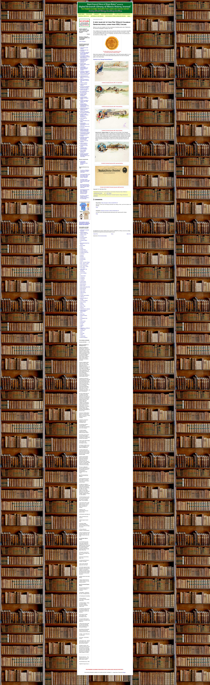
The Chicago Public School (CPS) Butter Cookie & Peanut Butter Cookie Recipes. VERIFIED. (85, 176)
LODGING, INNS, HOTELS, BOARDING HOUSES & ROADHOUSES (84, 115)
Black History (82, 245)
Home (112, 233)
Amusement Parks (83, 237)
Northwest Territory (83, 315)
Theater (81, 334)
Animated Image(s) (83, 240)
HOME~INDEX (81, 14)
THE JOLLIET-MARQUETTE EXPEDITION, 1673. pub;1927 (84, 163)
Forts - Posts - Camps (84, 266)
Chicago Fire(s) (83, 249)
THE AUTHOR (89, 14)
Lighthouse (82, 296)
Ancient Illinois (82, 238)
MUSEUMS (82, 127)
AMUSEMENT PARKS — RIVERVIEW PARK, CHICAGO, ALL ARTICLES (85, 61)
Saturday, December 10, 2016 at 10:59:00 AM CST (110, 210)
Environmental (82, 259)
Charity (81, 246)
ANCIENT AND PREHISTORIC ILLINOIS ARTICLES (84, 64)
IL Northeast (82, 277)
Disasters (82, 255)
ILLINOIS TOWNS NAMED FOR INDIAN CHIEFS (84, 98)
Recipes (81, 323)
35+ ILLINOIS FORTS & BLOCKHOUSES (84, 92)
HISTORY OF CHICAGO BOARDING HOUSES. (84, 87)
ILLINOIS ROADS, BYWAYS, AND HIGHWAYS (83, 94)
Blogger (124, 672)
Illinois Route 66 (83, 288)
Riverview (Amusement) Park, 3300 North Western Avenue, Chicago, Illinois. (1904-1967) (85, 186)
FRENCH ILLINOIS (83, 82)
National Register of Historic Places (83, 311)
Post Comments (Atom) (102, 235)
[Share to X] (108, 193)
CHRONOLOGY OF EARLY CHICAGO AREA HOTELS (84, 77)
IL (80, 274)
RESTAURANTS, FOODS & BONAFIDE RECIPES (115, 16)
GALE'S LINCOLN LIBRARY (107, 14)
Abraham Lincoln (83, 234)
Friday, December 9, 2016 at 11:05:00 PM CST (109, 202)
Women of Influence (83, 337)
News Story (82, 314)
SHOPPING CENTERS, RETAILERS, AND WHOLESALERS (84, 138)
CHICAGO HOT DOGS (84, 74)
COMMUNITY (96, 14)
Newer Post (95, 233)
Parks (81, 316)
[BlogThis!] (107, 193)
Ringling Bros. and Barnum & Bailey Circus (85, 329)
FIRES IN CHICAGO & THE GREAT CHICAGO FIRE (84, 80)
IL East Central (82, 275)
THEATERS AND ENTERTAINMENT (83, 148)
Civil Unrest (82, 253)
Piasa (81, 319)
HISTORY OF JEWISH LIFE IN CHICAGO (84, 89)
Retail (81, 326)
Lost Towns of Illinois (84, 300)
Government (82, 271)
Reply (97, 207)
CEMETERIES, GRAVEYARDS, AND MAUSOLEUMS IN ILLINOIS (84, 68)
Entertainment (125, 194)
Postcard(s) (82, 322)
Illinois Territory (83, 289)
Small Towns (82, 330)
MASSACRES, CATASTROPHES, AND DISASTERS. (84, 124)
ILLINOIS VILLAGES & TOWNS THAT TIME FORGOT (84, 101)
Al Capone (82, 236)
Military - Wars (82, 306)
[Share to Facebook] (109, 193)
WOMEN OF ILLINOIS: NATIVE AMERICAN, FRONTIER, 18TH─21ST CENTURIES (84, 155)
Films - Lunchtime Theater (85, 262)
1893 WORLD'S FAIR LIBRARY (97, 16)
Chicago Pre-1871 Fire (84, 252)
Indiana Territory (83, 292)
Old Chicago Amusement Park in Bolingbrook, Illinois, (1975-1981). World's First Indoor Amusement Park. (84, 191)
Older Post (129, 233)
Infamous (82, 293)
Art (80, 241)
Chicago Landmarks (83, 251)
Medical (81, 303)
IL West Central (83, 281)
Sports (81, 331)
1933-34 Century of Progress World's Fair (84, 233)
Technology (82, 333)
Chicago (121, 194)
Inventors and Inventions (84, 295)
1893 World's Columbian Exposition (113, 194)
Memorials (82, 304)
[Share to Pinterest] (110, 193)
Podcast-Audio (82, 321)
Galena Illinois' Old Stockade (83, 270)
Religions (82, 325)
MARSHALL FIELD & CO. (83, 16)
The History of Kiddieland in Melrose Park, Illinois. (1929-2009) (84, 171)
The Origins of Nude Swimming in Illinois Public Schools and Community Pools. (85, 181)
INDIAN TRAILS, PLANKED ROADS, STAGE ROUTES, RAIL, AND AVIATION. (84, 105)
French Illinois (82, 267)
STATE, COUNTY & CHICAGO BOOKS (122, 14)
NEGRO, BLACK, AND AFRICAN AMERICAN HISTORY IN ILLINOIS (84, 130)
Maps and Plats (83, 301)
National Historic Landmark (85, 308)
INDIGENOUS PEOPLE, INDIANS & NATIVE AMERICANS (84, 109)
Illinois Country (82, 285)
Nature (81, 312)
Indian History (82, 291)
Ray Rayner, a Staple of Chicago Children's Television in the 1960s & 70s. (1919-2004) (84, 197)
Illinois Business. (83, 284)
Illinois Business (83, 282)
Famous (81, 260)
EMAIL (128, 16)
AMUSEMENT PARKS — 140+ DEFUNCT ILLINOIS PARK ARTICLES (85, 56)
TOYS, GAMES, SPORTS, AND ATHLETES (83, 151)
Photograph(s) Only (83, 318)
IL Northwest (82, 278)
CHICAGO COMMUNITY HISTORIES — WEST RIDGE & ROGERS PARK (85, 72)
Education (82, 256)
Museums (82, 307)
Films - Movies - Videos (84, 263)
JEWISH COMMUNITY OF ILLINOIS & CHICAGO (85, 112)
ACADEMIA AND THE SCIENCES (84, 51)
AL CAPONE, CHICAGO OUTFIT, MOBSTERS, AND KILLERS (84, 53)
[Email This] (106, 193)
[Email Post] (104, 193)
